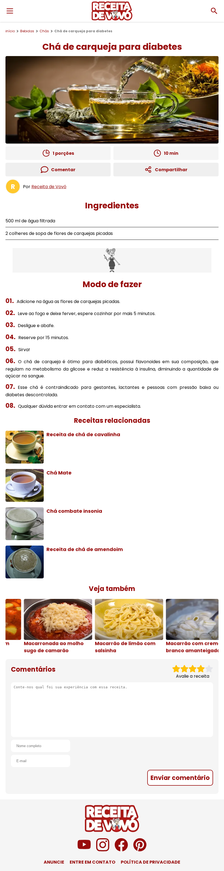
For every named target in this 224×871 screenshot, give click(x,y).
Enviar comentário (180, 777)
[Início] (112, 11)
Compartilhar (171, 170)
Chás (44, 31)
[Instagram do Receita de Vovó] (102, 850)
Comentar (63, 170)
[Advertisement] (112, 260)
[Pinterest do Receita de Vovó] (139, 850)
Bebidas (27, 31)
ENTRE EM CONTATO (92, 862)
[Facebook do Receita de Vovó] (121, 850)
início (10, 31)
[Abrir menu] (9, 11)
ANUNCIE (54, 862)
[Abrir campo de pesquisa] (214, 11)
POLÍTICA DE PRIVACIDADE (150, 862)
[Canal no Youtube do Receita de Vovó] (84, 850)
